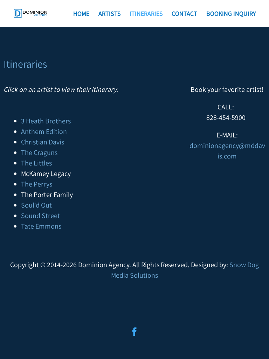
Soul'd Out (36, 205)
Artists (109, 13)
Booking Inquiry (231, 13)
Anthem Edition (44, 131)
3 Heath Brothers (46, 121)
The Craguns (39, 152)
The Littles (36, 163)
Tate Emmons (41, 226)
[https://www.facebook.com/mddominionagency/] (134, 331)
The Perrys (36, 184)
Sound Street (40, 215)
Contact (184, 13)
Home (81, 13)
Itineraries (146, 13)
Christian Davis (42, 142)
